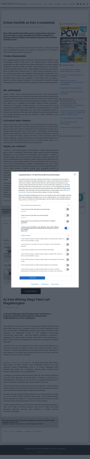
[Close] (75, 175)
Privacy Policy (55, 284)
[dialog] (45, 230)
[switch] (67, 209)
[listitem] (45, 205)
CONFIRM (32, 278)
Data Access (45, 284)
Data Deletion (35, 284)
